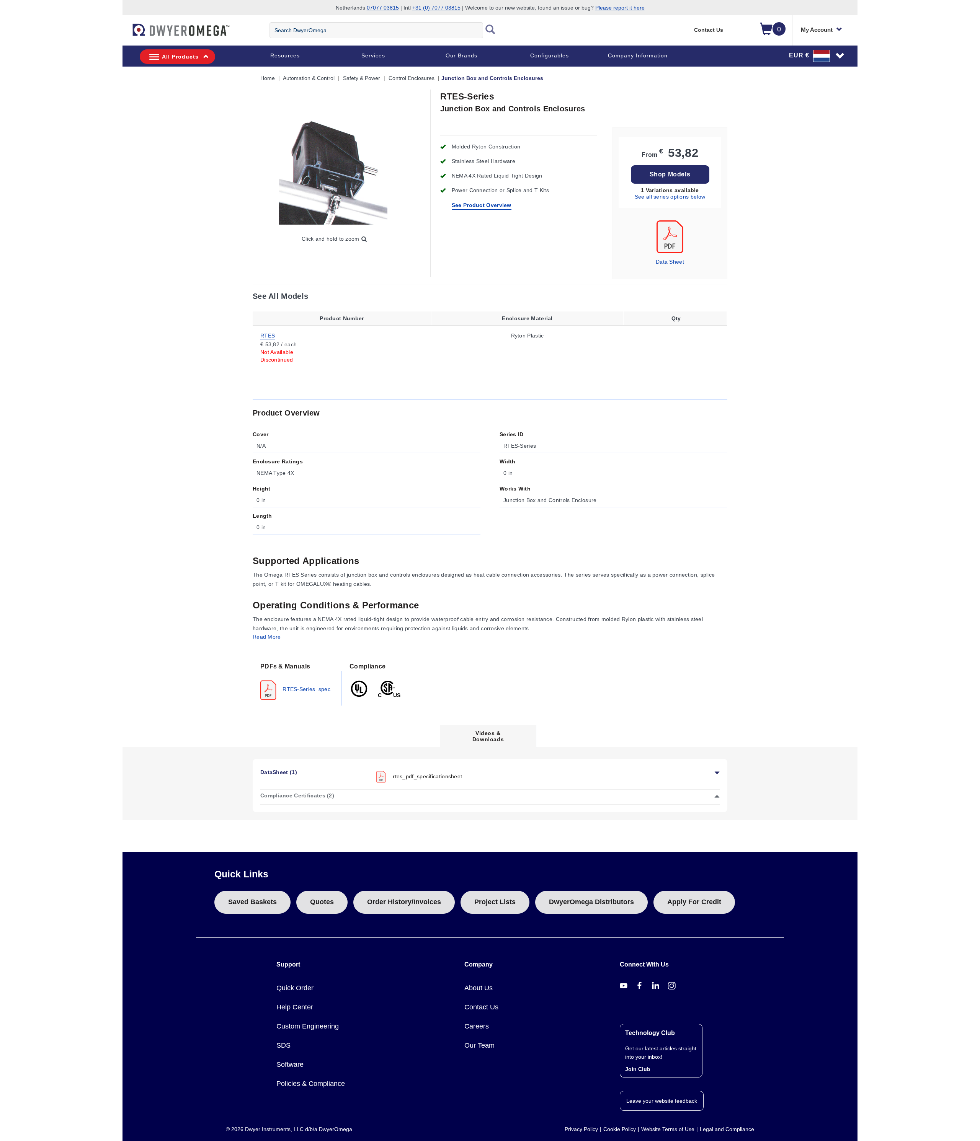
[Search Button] (490, 30)
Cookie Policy (619, 1129)
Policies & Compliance (310, 1083)
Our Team (479, 1045)
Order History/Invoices (404, 902)
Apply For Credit (694, 902)
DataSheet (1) (278, 772)
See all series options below (670, 197)
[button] (817, 55)
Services (373, 55)
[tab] (297, 681)
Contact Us (708, 30)
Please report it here (620, 8)
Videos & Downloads (488, 739)
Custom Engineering (307, 1026)
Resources (285, 55)
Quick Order (295, 988)
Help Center (294, 1007)
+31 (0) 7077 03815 (436, 8)
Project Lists (495, 902)
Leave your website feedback (661, 1101)
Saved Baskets (252, 902)
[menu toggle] (126, 33)
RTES (267, 335)
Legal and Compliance (727, 1129)
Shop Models (670, 174)
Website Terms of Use (667, 1129)
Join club (637, 1069)
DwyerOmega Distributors (591, 902)
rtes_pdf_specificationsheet (427, 776)
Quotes (322, 902)
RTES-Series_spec (305, 689)
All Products (180, 57)
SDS (283, 1045)
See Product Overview (481, 205)
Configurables (549, 55)
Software (290, 1064)
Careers (476, 1026)
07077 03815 (383, 8)
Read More (267, 637)
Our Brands (461, 55)
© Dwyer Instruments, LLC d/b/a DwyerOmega (289, 1129)
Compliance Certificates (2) (297, 795)
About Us (478, 988)
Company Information (638, 55)
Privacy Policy (581, 1129)
